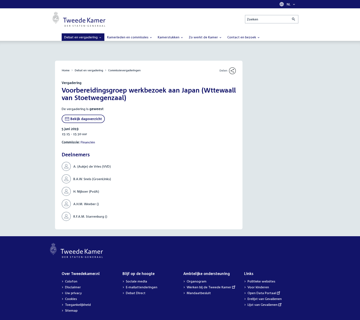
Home (66, 70)
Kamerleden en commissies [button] (128, 37)
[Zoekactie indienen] (293, 19)
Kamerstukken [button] (169, 37)
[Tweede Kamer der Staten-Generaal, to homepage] (78, 19)
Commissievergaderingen (124, 70)
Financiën (88, 142)
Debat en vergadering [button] (81, 37)
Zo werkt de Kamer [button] (204, 37)
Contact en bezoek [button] (242, 37)
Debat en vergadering (89, 70)
